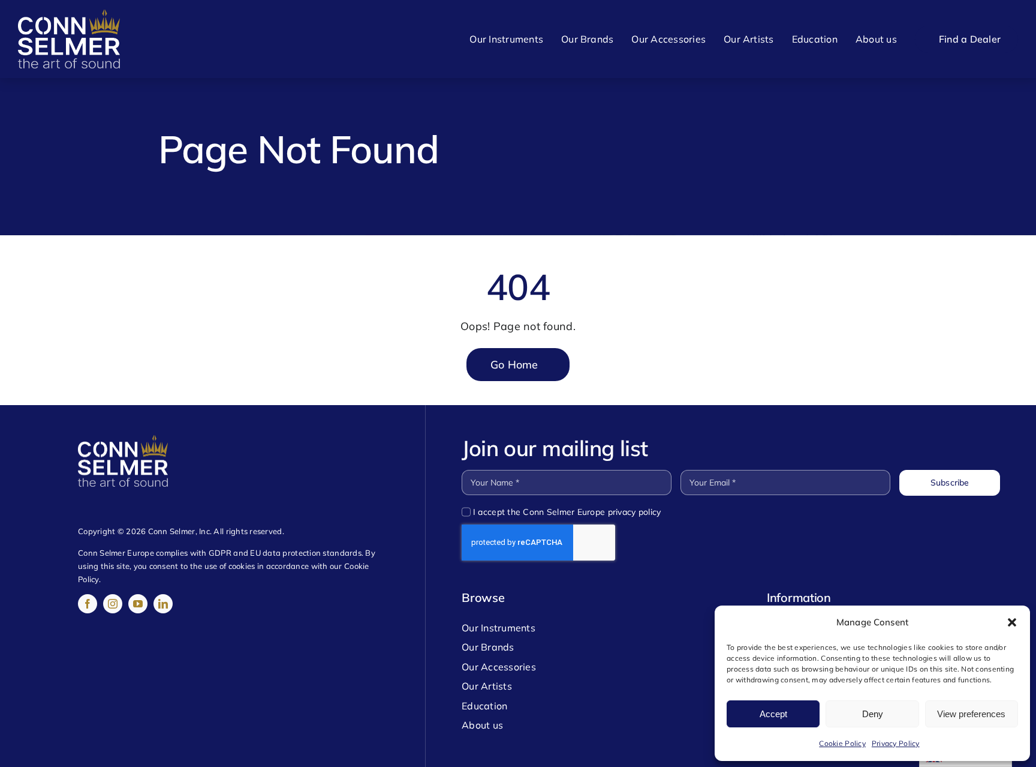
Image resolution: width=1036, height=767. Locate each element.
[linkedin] (163, 603)
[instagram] (112, 603)
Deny (872, 714)
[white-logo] (69, 15)
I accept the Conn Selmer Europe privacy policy (567, 512)
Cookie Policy (842, 743)
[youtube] (137, 603)
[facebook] (87, 603)
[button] (1012, 622)
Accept (773, 714)
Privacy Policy (896, 743)
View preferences (971, 714)
